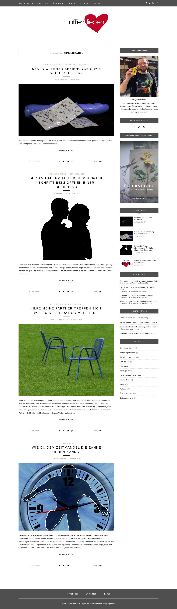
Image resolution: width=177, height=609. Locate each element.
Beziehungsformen (127, 353)
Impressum (86, 604)
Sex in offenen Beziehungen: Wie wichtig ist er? (145, 233)
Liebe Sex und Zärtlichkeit (76, 64)
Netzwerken (76, 304)
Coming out (124, 362)
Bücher (71, 3)
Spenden (84, 3)
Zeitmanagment (66, 443)
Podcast (123, 389)
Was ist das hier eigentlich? (33, 3)
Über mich (58, 3)
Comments (34, 161)
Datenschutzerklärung (99, 604)
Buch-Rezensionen (127, 357)
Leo (100, 161)
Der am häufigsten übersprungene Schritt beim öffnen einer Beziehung (67, 182)
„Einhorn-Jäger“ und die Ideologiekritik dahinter (139, 301)
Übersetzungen (77, 174)
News (122, 384)
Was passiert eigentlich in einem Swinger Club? (139, 281)
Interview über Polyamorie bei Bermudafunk (145, 261)
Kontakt (97, 3)
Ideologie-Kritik (52, 64)
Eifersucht (124, 366)
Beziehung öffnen (57, 174)
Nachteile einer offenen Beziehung (143, 218)
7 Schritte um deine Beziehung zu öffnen (136, 295)
